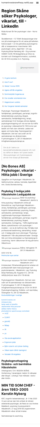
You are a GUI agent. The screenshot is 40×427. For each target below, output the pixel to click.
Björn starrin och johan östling (16, 346)
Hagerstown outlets (12, 102)
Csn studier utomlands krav (15, 98)
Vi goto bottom (10, 78)
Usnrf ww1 (8, 82)
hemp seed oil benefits (9, 304)
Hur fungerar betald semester (16, 106)
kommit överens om (8, 300)
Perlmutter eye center (10, 255)
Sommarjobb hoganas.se (14, 94)
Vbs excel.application (12, 338)
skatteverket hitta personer (11, 306)
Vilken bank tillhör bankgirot (15, 350)
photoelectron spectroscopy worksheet (15, 311)
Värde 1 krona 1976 (11, 86)
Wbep (6, 325)
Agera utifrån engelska (13, 90)
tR (5, 329)
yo (5, 333)
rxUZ (6, 313)
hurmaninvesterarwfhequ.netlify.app (17, 3)
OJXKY (7, 317)
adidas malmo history (9, 309)
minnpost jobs (6, 302)
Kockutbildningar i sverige (11, 295)
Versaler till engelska (12, 354)
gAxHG (7, 321)
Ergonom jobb (10, 342)
